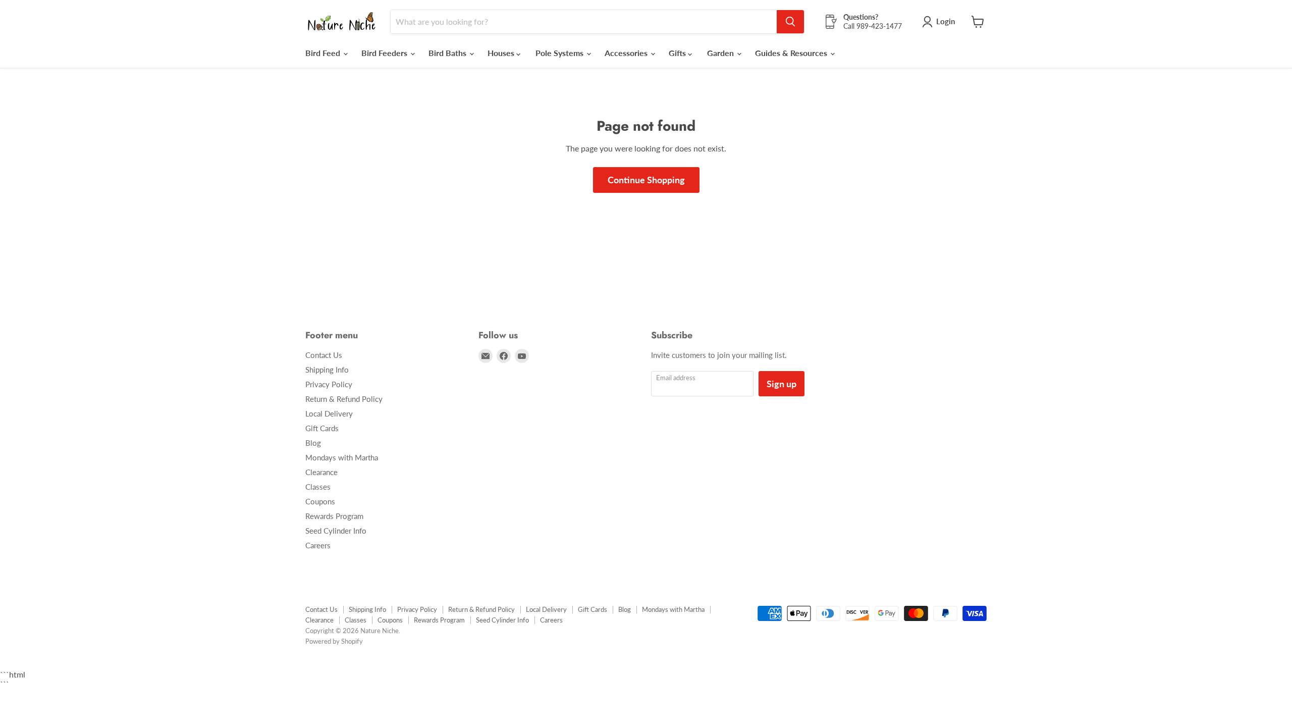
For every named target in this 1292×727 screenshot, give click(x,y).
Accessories (627, 53)
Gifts (678, 53)
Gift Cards (322, 428)
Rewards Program (334, 516)
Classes (318, 486)
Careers (318, 545)
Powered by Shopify (334, 641)
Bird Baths (448, 53)
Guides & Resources (792, 53)
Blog (313, 442)
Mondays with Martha (341, 457)
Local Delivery (329, 413)
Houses (502, 53)
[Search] (790, 21)
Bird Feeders (385, 53)
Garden (721, 53)
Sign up (781, 383)
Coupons (320, 501)
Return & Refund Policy (344, 398)
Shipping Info (327, 369)
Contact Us (323, 354)
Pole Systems (560, 53)
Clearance (321, 472)
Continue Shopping (646, 179)
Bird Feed (323, 53)
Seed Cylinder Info (335, 530)
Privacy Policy (328, 384)
